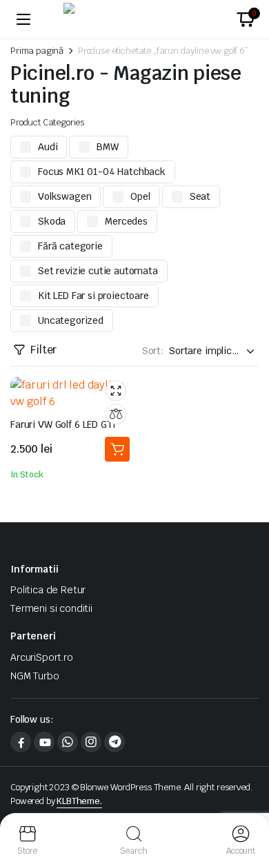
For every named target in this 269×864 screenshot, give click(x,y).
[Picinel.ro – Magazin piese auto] (134, 19)
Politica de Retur (48, 590)
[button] (245, 19)
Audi (47, 147)
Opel (140, 196)
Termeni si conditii (51, 608)
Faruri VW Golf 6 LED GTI (63, 424)
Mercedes (126, 221)
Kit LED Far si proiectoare (93, 295)
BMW (108, 147)
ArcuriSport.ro (41, 657)
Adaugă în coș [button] (117, 449)
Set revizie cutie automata (98, 271)
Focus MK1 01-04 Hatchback (102, 171)
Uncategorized (70, 320)
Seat (200, 196)
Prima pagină (36, 50)
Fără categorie (70, 246)
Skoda (52, 221)
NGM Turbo (34, 676)
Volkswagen (64, 196)
